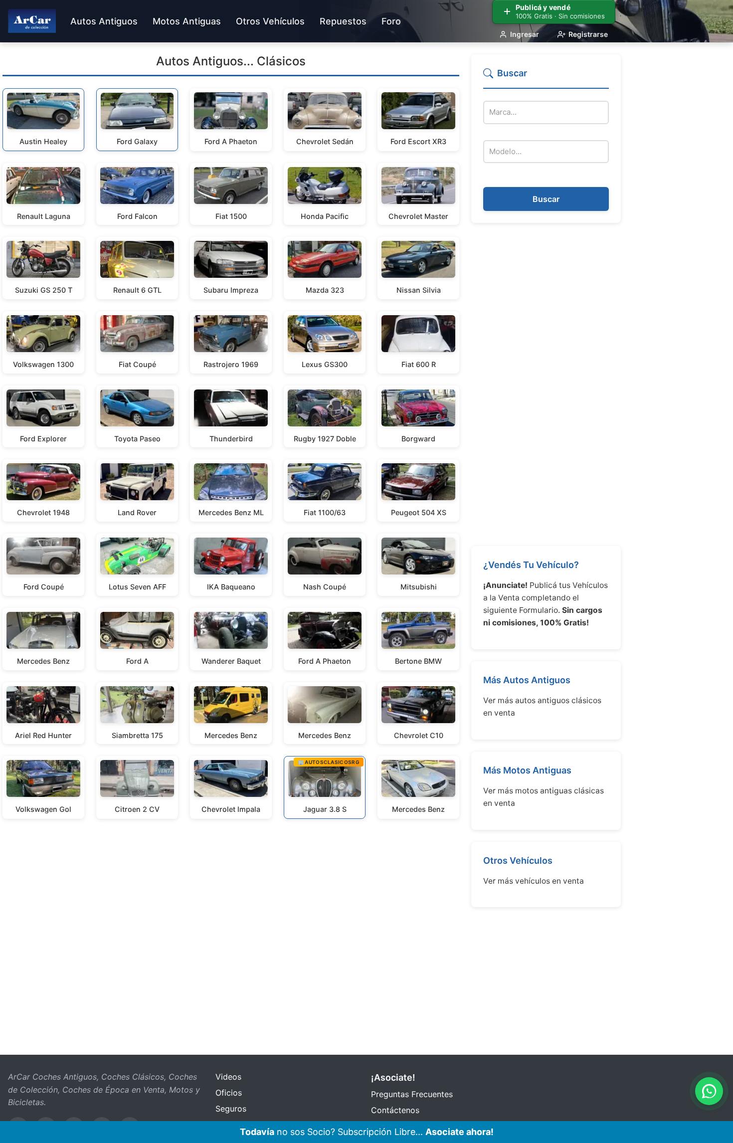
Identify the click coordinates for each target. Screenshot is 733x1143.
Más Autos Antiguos (526, 680)
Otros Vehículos (517, 860)
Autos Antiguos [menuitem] (104, 21)
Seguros (230, 1109)
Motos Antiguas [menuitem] (187, 21)
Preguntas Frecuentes (412, 1094)
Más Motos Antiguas (527, 770)
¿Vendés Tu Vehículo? (531, 565)
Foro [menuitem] (391, 21)
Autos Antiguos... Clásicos (231, 61)
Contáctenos (395, 1110)
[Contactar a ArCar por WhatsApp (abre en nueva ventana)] (709, 1091)
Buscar (546, 199)
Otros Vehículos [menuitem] (270, 21)
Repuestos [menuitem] (343, 21)
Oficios (228, 1093)
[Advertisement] (546, 384)
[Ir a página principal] (32, 21)
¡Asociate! (393, 1077)
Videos (228, 1077)
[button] (546, 77)
